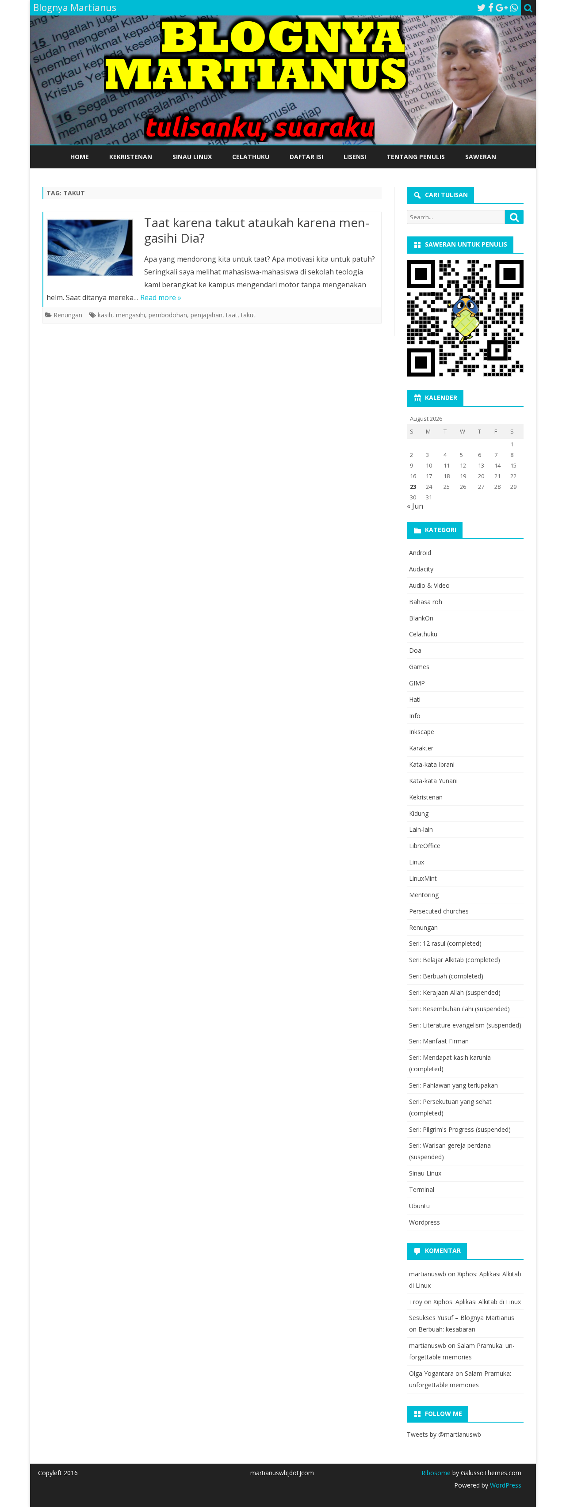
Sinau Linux (192, 156)
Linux (416, 862)
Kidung (418, 813)
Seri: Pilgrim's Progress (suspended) (460, 1129)
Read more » (160, 297)
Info (415, 716)
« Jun (415, 506)
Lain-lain (421, 829)
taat (231, 315)
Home (79, 156)
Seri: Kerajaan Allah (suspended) (455, 992)
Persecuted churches (439, 911)
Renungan (68, 315)
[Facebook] (490, 7)
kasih (105, 315)
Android (420, 552)
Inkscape (421, 731)
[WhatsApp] (514, 7)
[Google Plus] (502, 7)
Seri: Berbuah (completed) (446, 976)
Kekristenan (130, 156)
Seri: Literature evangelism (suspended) (465, 1025)
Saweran (480, 156)
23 (413, 487)
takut (248, 315)
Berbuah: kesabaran (446, 1329)
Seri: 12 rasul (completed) (445, 943)
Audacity (421, 569)
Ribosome (436, 1473)
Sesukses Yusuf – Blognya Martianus (461, 1317)
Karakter (421, 748)
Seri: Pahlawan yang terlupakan (453, 1085)
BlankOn (421, 618)
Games (419, 666)
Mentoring (424, 894)
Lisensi (355, 156)
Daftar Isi (306, 156)
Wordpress (424, 1222)
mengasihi (130, 315)
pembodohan (168, 315)
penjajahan (206, 315)
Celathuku (250, 156)
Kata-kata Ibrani (432, 764)
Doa (415, 650)
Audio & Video (429, 585)
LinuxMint (423, 878)
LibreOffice (424, 845)
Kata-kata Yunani (433, 780)
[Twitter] (481, 7)
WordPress (504, 1485)
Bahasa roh (425, 601)
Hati (415, 699)
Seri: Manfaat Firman (439, 1041)
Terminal (421, 1189)
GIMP (417, 683)
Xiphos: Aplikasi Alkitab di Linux (477, 1302)
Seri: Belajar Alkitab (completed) (454, 959)
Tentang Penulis (415, 156)
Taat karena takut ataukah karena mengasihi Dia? (256, 230)
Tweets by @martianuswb (444, 1434)
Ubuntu (419, 1206)
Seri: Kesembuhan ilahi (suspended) (459, 1009)
